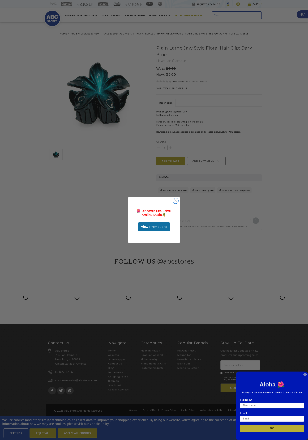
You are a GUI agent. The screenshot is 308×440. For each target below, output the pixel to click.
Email (243, 413)
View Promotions (154, 226)
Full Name (246, 400)
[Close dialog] (175, 201)
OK (272, 428)
